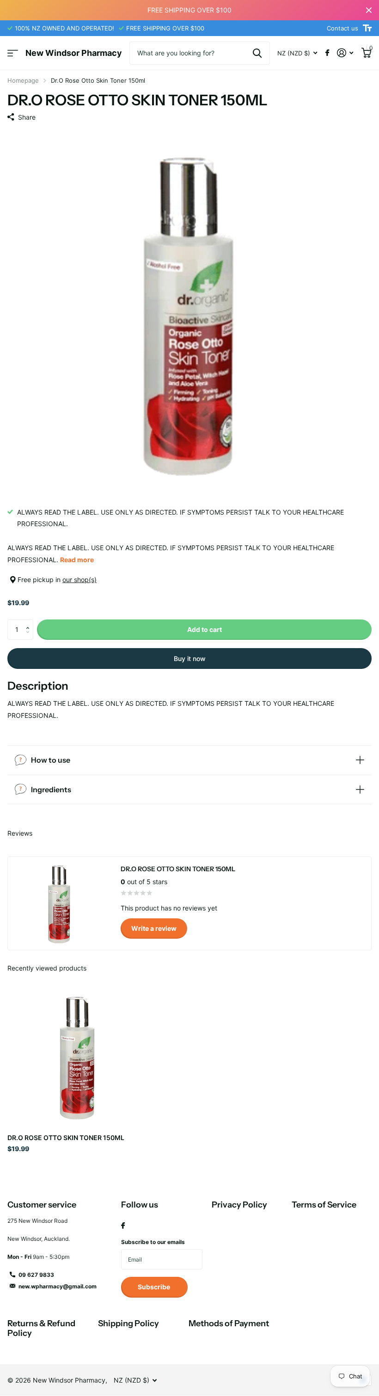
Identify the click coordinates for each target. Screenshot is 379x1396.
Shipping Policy (128, 1323)
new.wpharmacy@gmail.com (57, 1286)
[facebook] (123, 1226)
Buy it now (190, 658)
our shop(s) (79, 579)
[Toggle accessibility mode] (367, 28)
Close (369, 10)
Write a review (154, 928)
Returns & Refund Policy (41, 1328)
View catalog (12, 53)
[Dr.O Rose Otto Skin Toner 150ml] (77, 1056)
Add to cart (204, 629)
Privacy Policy (239, 1205)
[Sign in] (345, 52)
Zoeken (257, 53)
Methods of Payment (229, 1323)
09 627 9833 (36, 1274)
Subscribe (154, 1287)
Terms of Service (324, 1205)
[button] (30, 622)
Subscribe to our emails (153, 1241)
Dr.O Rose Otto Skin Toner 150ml (65, 1137)
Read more (77, 560)
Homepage (23, 80)
